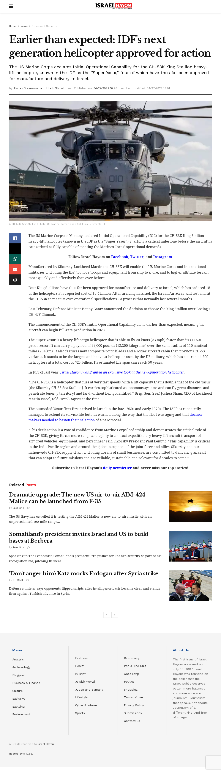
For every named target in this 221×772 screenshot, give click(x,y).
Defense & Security (44, 26)
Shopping (130, 689)
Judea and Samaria (89, 689)
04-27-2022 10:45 (105, 88)
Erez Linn (18, 508)
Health (80, 666)
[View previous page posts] (106, 615)
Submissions (133, 713)
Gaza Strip (131, 674)
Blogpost (19, 675)
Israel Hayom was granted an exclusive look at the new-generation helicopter (122, 372)
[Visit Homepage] (113, 6)
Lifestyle (81, 697)
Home (13, 26)
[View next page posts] (114, 615)
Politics (129, 681)
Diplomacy (132, 658)
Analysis (18, 659)
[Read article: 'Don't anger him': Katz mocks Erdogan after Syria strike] (190, 585)
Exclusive (18, 698)
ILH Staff (18, 580)
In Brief (80, 674)
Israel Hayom (46, 744)
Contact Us (132, 720)
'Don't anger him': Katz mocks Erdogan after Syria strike (83, 573)
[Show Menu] (11, 6)
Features (81, 658)
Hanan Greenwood (27, 88)
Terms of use (133, 697)
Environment (21, 714)
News (24, 26)
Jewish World (85, 681)
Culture (17, 691)
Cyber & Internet (87, 705)
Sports (80, 713)
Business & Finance (26, 683)
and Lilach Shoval (52, 88)
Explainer (18, 706)
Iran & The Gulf (135, 666)
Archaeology (21, 667)
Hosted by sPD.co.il (21, 753)
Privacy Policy (134, 705)
